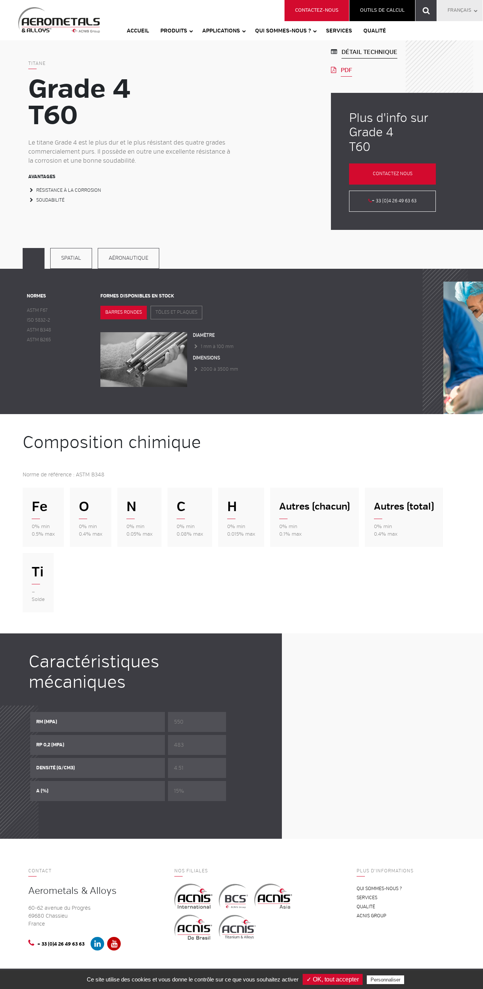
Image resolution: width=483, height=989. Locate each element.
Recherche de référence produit (426, 10)
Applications (221, 31)
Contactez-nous (316, 10)
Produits (173, 31)
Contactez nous (392, 174)
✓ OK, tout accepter (332, 979)
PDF (346, 70)
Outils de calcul (382, 10)
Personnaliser (385, 980)
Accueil (138, 31)
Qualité (374, 31)
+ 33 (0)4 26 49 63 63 (394, 201)
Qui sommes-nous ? (283, 31)
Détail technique (369, 52)
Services (339, 31)
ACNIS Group (371, 916)
